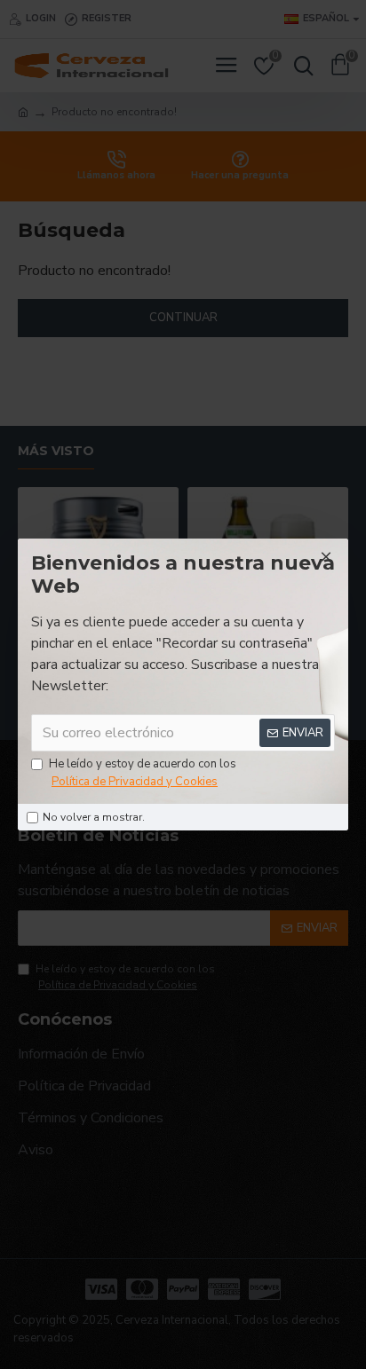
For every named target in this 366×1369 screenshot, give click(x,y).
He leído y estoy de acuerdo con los (142, 773)
